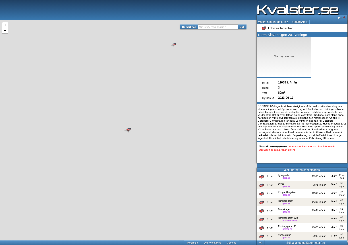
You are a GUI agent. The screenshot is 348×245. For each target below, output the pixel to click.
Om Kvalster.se (212, 242)
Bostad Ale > (300, 21)
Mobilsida (192, 242)
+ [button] (5, 25)
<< (260, 242)
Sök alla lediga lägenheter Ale (305, 242)
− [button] (5, 30)
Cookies (231, 242)
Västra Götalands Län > (273, 21)
